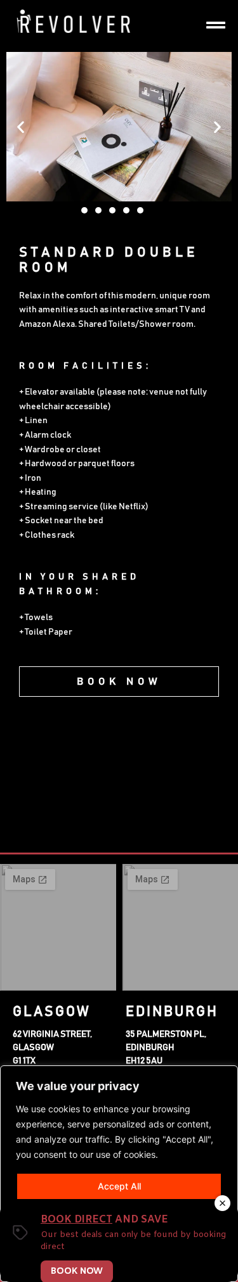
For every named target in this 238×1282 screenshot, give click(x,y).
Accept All (119, 1186)
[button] (21, 126)
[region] (119, 1173)
